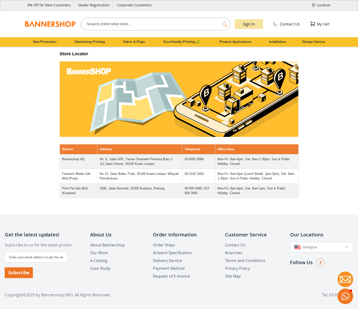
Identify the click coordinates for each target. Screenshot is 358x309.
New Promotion (45, 42)
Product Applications (235, 42)
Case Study (100, 268)
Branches (233, 252)
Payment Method (169, 268)
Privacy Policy (237, 268)
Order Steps (164, 245)
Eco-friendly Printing (180, 42)
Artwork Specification (172, 252)
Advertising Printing (90, 42)
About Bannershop (107, 245)
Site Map (233, 276)
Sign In (249, 24)
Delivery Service (167, 260)
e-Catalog (98, 260)
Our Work (99, 252)
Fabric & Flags (134, 42)
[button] (345, 296)
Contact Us (290, 24)
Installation (277, 42)
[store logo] (50, 24)
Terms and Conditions (245, 260)
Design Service (313, 42)
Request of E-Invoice (171, 276)
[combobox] (155, 24)
